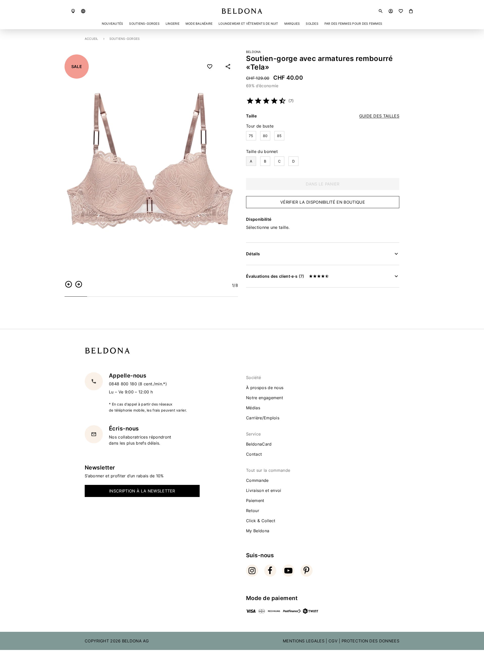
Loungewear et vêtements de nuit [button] (248, 23)
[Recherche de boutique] (73, 11)
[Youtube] (288, 571)
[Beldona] (242, 11)
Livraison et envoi (263, 490)
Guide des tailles (379, 116)
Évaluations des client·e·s (275, 276)
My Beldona (257, 530)
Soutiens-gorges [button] (144, 23)
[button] (83, 11)
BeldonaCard (259, 444)
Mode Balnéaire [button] (199, 23)
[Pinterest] (306, 571)
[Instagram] (252, 571)
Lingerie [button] (172, 23)
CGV (333, 640)
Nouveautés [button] (112, 23)
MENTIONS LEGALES (303, 640)
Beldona (253, 52)
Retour (252, 510)
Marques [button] (292, 23)
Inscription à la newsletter (142, 490)
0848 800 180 (123, 383)
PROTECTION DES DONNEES (370, 640)
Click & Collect (261, 520)
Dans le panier (322, 183)
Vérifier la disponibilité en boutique (322, 202)
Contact (254, 454)
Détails (253, 253)
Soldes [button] (312, 23)
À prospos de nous (264, 387)
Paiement (255, 500)
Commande (257, 480)
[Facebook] (270, 571)
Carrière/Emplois (262, 417)
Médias (253, 407)
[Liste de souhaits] (400, 11)
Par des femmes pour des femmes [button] (353, 23)
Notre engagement (264, 397)
